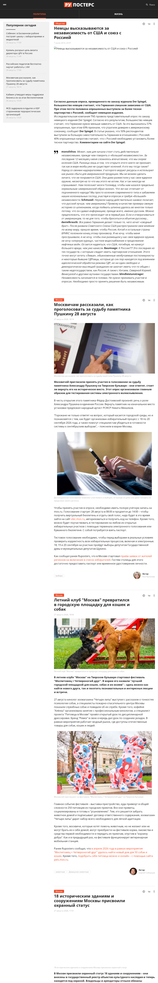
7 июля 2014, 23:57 (62, 43)
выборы (59, 575)
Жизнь (118, 14)
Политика (39, 14)
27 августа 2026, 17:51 (64, 910)
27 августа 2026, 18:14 (64, 319)
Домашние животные (79, 871)
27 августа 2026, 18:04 (64, 614)
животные (60, 871)
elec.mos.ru (78, 519)
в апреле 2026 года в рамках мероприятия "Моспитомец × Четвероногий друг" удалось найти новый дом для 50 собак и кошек (100, 852)
